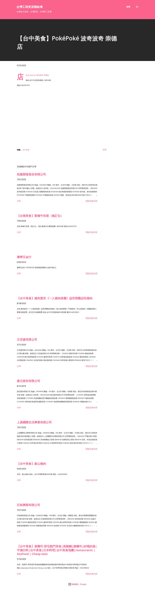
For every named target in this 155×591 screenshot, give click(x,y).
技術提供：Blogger (79, 584)
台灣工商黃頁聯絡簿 (29, 7)
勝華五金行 (24, 257)
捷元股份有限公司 (28, 381)
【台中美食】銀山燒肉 (31, 464)
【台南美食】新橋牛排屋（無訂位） (40, 216)
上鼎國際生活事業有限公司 (34, 422)
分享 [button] (105, 149)
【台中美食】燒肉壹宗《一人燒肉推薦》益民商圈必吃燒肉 (55, 298)
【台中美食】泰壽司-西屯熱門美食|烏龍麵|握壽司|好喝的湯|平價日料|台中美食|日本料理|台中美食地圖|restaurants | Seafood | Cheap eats (57, 550)
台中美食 (26, 150)
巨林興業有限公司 (28, 505)
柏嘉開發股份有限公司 (31, 174)
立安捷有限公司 (27, 339)
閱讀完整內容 (91, 201)
